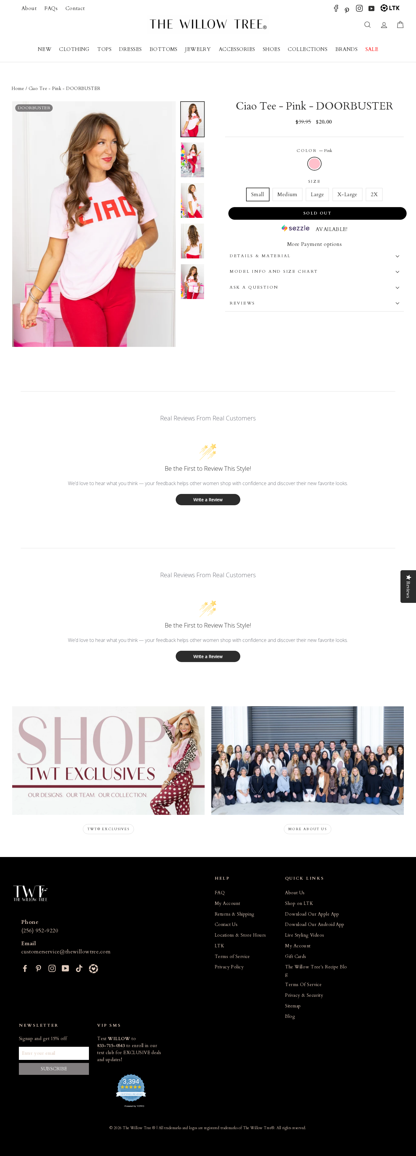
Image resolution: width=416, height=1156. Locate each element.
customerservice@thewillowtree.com (66, 951)
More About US (307, 829)
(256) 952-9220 (39, 930)
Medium (287, 194)
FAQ (220, 893)
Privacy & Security (304, 995)
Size (314, 181)
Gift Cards (295, 957)
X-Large (347, 194)
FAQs (51, 8)
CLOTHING (74, 49)
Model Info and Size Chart (274, 271)
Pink (314, 163)
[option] (94, 224)
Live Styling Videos (304, 935)
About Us (295, 893)
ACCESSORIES (237, 49)
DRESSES (130, 49)
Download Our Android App (314, 924)
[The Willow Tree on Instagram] (359, 9)
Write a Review (208, 499)
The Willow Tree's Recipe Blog (316, 970)
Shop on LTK (299, 903)
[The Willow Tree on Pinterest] (347, 9)
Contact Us (226, 924)
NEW (44, 49)
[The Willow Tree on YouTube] (371, 9)
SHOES (271, 49)
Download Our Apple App (312, 914)
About (29, 8)
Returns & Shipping (235, 914)
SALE (372, 49)
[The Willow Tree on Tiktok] (79, 968)
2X (374, 194)
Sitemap (293, 1006)
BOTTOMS (164, 49)
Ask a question (254, 287)
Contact (75, 8)
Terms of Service (232, 957)
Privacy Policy (229, 967)
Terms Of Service (303, 985)
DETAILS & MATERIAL (260, 256)
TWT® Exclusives (108, 829)
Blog (290, 1016)
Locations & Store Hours (240, 935)
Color (314, 150)
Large (317, 194)
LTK (219, 946)
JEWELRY (198, 49)
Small (257, 194)
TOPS (104, 49)
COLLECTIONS (307, 49)
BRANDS (346, 49)
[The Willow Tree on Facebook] (336, 9)
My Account (227, 903)
